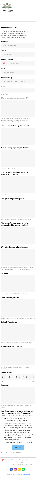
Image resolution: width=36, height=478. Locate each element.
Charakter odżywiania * (10, 298)
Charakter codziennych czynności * (14, 98)
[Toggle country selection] (4, 63)
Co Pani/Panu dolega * (9, 322)
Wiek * (3, 86)
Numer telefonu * (8, 60)
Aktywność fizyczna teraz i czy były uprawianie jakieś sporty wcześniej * (15, 224)
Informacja (5, 385)
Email (3, 69)
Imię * (3, 51)
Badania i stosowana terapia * (12, 346)
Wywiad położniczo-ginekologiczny (14, 247)
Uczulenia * (5, 273)
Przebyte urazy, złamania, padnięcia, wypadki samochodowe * (14, 173)
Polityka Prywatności (24, 474)
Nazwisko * (5, 42)
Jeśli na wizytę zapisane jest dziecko (15, 148)
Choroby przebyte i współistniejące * (15, 126)
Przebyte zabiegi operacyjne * (12, 199)
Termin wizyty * (7, 78)
